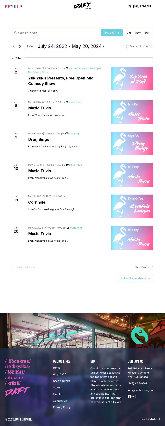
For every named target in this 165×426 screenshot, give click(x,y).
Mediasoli (155, 419)
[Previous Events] (13, 46)
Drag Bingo (38, 139)
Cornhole (36, 202)
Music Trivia (39, 108)
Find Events (111, 32)
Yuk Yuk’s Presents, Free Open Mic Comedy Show (60, 81)
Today (30, 46)
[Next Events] (20, 46)
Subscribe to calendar (134, 278)
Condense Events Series (141, 46)
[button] (158, 6)
